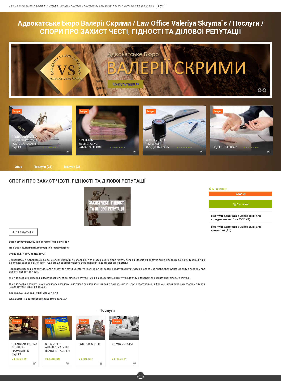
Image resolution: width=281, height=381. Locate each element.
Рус (160, 6)
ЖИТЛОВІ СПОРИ (89, 343)
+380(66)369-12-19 (47, 293)
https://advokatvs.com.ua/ (51, 298)
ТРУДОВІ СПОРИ (122, 343)
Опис (18, 167)
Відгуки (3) (72, 167)
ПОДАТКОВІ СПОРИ (225, 147)
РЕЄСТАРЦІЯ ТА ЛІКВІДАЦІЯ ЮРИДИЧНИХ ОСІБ (157, 144)
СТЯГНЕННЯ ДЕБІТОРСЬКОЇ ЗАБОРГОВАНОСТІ (90, 144)
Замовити (242, 204)
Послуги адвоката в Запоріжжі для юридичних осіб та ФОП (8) (236, 217)
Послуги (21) (43, 167)
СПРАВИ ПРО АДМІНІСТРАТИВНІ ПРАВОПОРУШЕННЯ (57, 347)
